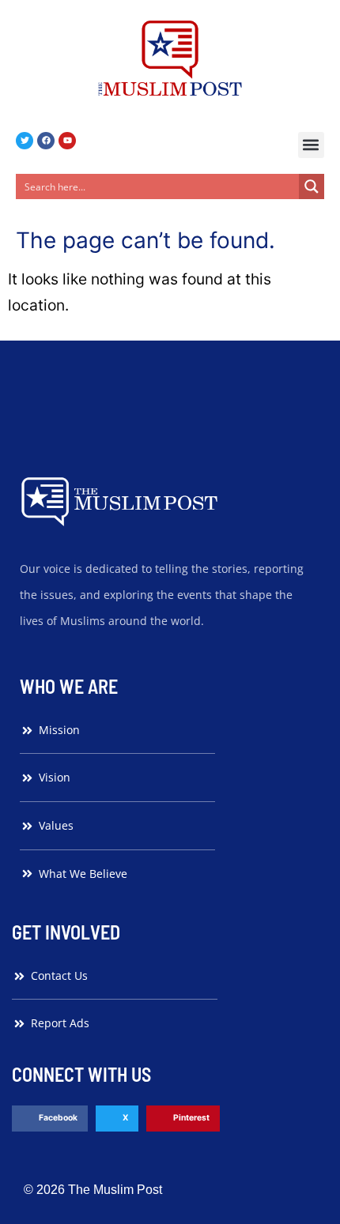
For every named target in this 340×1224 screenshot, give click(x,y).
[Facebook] (46, 140)
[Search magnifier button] (311, 186)
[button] (311, 145)
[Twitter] (24, 140)
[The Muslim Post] (170, 58)
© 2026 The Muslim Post (93, 1189)
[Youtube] (67, 140)
